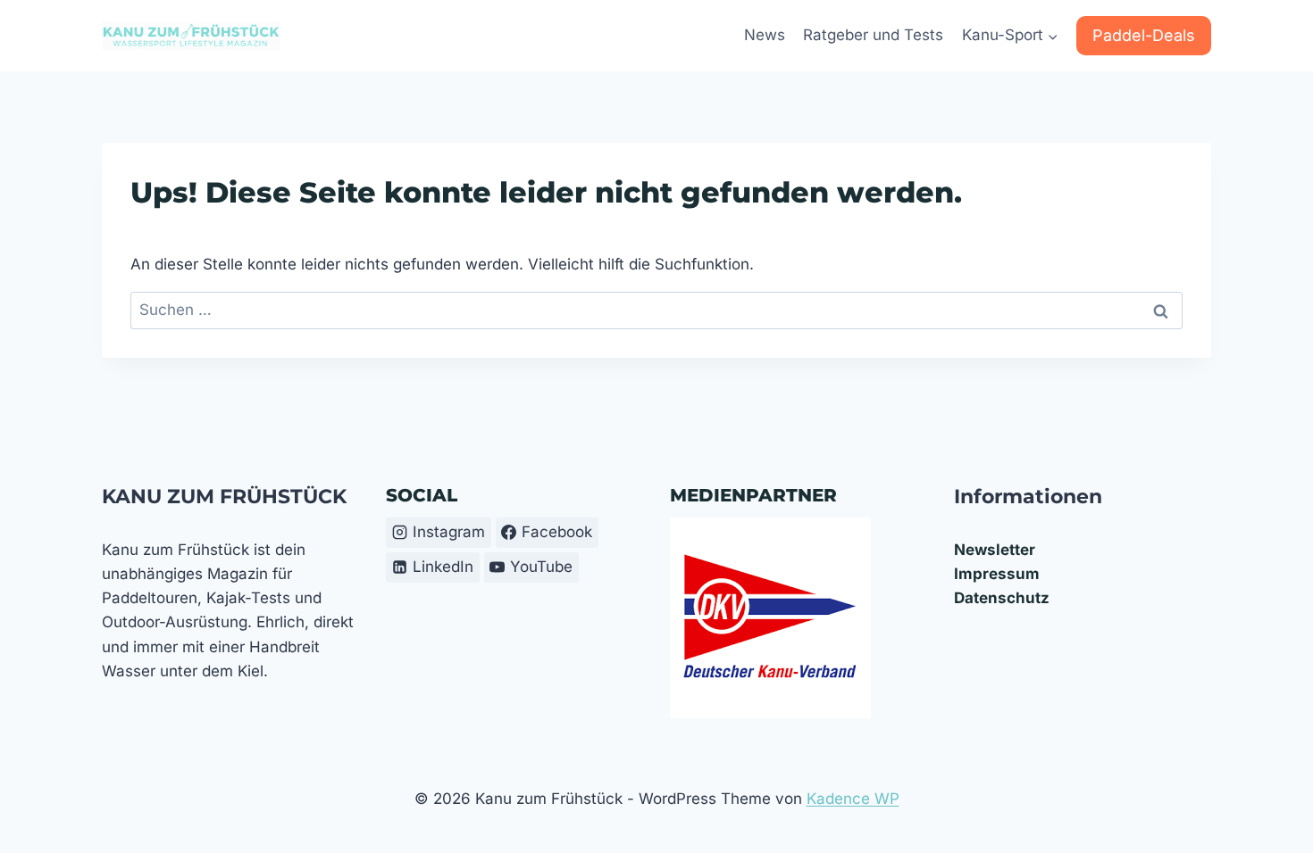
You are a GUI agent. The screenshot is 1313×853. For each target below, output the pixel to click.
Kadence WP (853, 798)
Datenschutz (1002, 598)
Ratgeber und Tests (873, 35)
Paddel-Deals (1143, 35)
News (764, 35)
